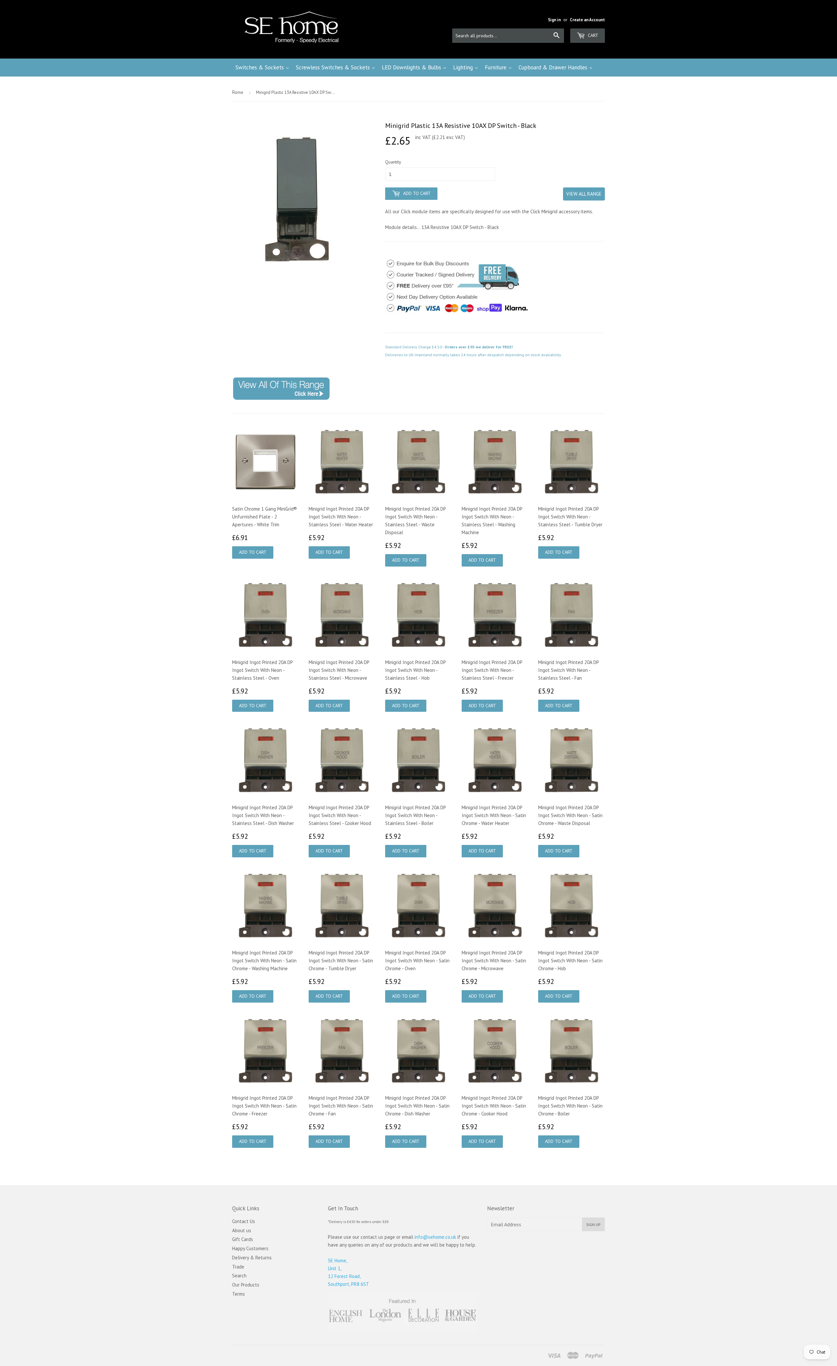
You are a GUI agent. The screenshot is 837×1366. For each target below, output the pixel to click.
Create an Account (587, 20)
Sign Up (593, 1224)
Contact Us (243, 1221)
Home (237, 92)
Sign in (554, 20)
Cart (592, 35)
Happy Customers (250, 1248)
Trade (238, 1267)
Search (239, 1275)
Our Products (245, 1285)
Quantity (393, 162)
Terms (238, 1294)
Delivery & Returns (252, 1257)
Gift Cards (242, 1239)
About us (241, 1230)
